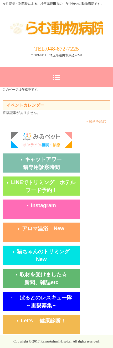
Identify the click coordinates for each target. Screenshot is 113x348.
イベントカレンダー (25, 105)
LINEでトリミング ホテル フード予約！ (45, 186)
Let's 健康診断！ (50, 320)
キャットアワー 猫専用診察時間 (51, 163)
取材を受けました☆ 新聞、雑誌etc (50, 278)
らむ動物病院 (56, 23)
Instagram (43, 205)
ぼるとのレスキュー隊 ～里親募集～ (46, 301)
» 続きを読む (96, 121)
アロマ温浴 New (43, 228)
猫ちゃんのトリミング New (48, 255)
